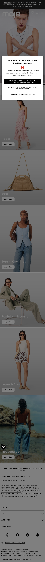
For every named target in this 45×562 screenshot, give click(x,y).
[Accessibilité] (3, 447)
